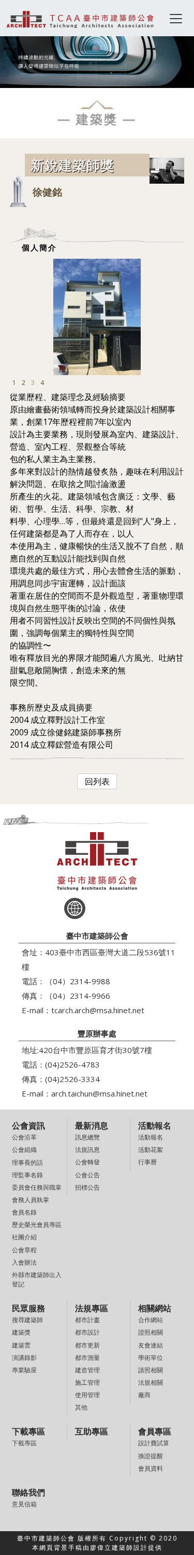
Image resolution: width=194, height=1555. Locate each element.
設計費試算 (153, 1443)
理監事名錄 (27, 1175)
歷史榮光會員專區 (37, 1224)
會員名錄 (24, 1212)
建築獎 (21, 1332)
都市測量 (87, 1357)
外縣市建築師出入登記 (37, 1279)
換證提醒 (150, 1456)
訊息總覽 (87, 1137)
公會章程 (24, 1250)
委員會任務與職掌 (37, 1187)
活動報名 (150, 1137)
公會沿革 (24, 1137)
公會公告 (87, 1175)
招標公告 (87, 1187)
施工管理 (87, 1382)
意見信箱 (24, 1504)
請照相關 (150, 1370)
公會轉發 (87, 1162)
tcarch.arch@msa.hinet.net (97, 1010)
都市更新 (87, 1345)
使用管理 (87, 1394)
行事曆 (147, 1162)
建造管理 (87, 1370)
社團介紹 (24, 1237)
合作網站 (150, 1319)
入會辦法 (24, 1262)
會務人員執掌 (30, 1199)
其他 (81, 1407)
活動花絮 (150, 1149)
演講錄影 (24, 1357)
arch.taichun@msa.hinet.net (99, 1093)
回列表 (97, 781)
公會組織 (24, 1149)
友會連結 (150, 1345)
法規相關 (150, 1382)
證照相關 (150, 1332)
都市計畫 (87, 1319)
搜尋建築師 (27, 1319)
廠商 (144, 1394)
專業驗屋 (24, 1370)
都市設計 (87, 1332)
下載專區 (24, 1443)
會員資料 (150, 1468)
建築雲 (21, 1345)
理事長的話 (27, 1162)
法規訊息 (87, 1149)
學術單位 (150, 1357)
